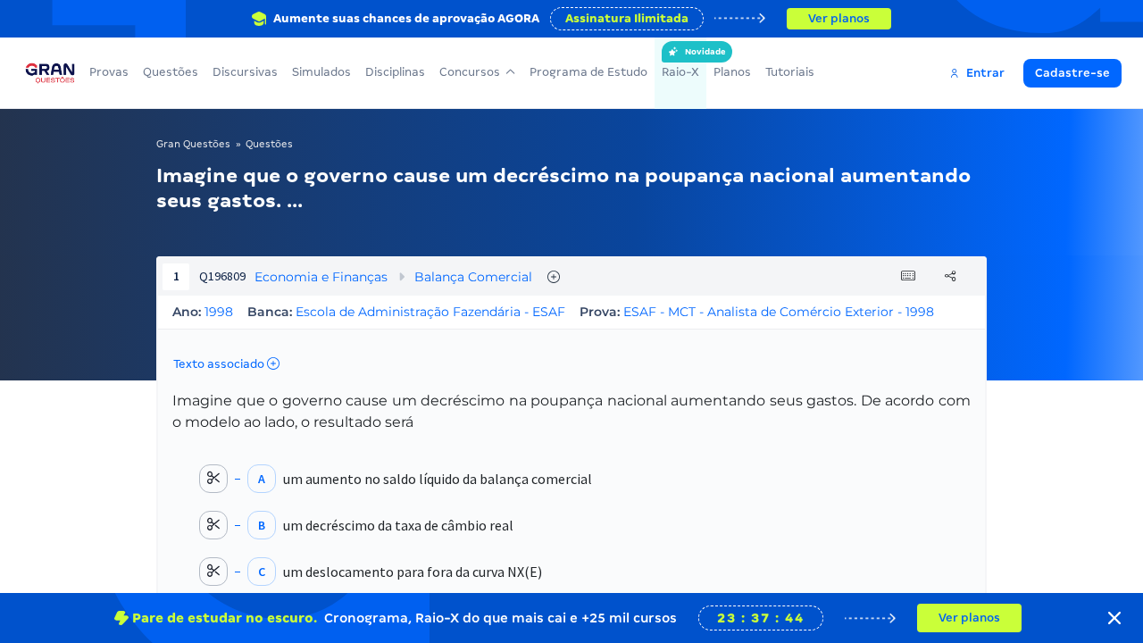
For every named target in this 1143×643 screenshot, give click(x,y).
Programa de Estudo (588, 72)
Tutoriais (789, 72)
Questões (170, 72)
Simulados (321, 72)
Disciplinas (395, 72)
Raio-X (680, 63)
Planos (732, 72)
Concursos (469, 72)
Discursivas (245, 72)
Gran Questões (193, 143)
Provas (109, 72)
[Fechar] (1114, 618)
